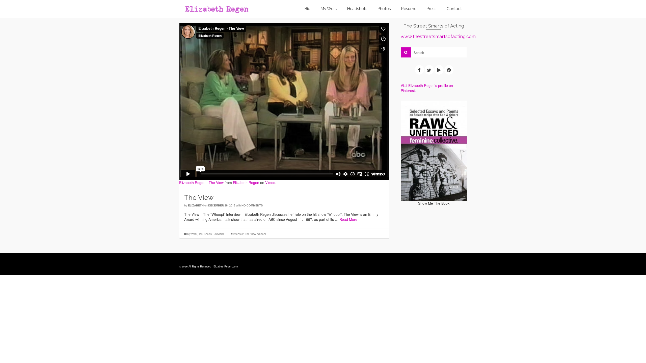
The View (250, 234)
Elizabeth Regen (246, 182)
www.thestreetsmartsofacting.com (438, 36)
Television (219, 234)
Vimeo (270, 182)
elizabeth (196, 205)
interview (238, 234)
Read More (348, 219)
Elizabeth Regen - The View (201, 182)
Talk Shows (205, 234)
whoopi (261, 234)
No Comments (252, 205)
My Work (192, 234)
